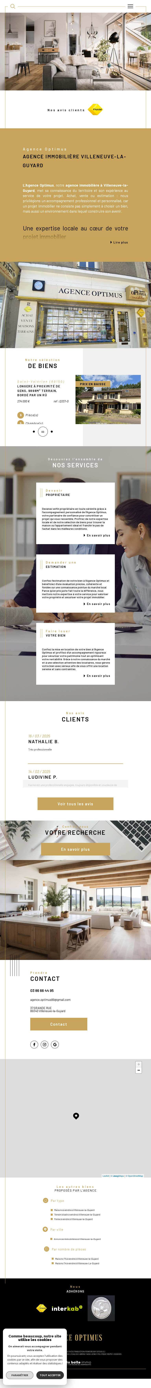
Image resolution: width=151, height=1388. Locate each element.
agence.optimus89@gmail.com (50, 999)
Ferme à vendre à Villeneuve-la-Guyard (73, 1219)
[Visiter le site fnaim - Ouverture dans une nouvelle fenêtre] (41, 1308)
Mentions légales (69, 1354)
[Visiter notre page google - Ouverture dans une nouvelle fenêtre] (55, 1045)
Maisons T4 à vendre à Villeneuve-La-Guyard (77, 1263)
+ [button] (138, 1064)
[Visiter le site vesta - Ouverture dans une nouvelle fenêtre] (101, 1308)
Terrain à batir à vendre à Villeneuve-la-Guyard (77, 1214)
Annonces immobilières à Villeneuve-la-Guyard (77, 1239)
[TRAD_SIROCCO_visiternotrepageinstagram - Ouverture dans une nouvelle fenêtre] (45, 1045)
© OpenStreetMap (134, 1175)
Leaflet (106, 1175)
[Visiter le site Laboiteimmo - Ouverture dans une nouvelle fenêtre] (75, 1367)
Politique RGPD (104, 1354)
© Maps (117, 1175)
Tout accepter (50, 1375)
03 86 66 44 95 (42, 990)
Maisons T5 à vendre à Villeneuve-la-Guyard (77, 1258)
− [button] (138, 1070)
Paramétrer (19, 1375)
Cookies (117, 1354)
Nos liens (91, 1354)
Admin (82, 1354)
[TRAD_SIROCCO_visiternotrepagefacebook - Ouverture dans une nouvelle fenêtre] (34, 1045)
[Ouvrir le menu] (130, 6)
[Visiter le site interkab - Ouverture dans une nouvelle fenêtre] (67, 1308)
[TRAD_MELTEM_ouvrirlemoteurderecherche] (12, 6)
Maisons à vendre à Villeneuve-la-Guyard (74, 1210)
